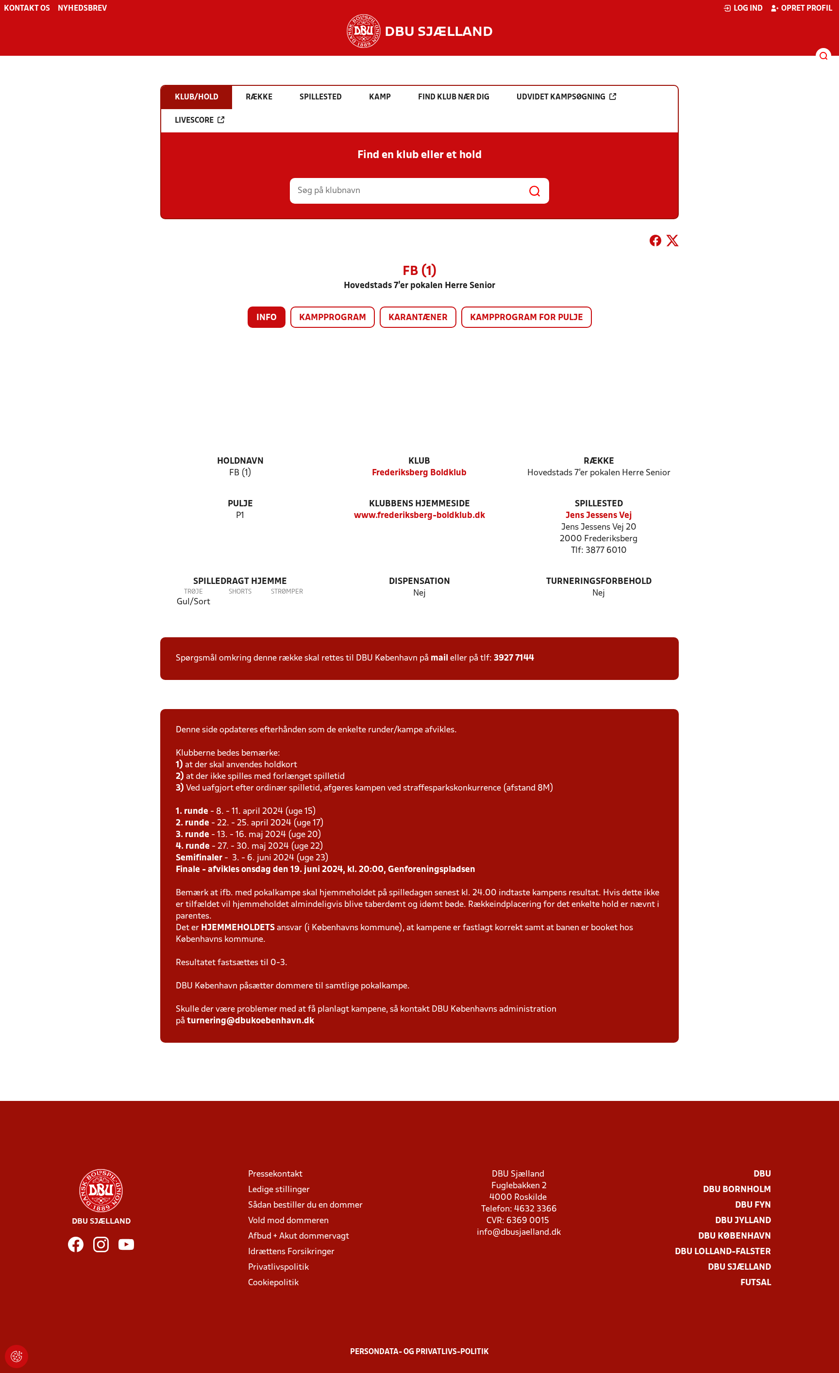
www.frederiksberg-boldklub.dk (419, 516)
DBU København (734, 1236)
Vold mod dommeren (288, 1221)
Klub (419, 461)
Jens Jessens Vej (599, 516)
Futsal (755, 1283)
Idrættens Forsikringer (291, 1252)
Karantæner (418, 318)
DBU (762, 1174)
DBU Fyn (753, 1205)
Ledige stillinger (279, 1190)
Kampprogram (332, 318)
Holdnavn (240, 461)
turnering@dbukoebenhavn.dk (250, 1021)
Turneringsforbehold (599, 582)
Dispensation (419, 582)
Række (599, 461)
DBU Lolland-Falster (723, 1252)
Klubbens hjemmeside (419, 504)
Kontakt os (27, 8)
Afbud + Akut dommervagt (298, 1236)
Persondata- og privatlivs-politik (419, 1352)
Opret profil (806, 8)
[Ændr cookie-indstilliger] (16, 1356)
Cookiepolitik (273, 1283)
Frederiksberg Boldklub (419, 473)
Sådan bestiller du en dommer (305, 1205)
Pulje (240, 504)
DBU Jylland (743, 1221)
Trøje (193, 592)
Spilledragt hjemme (240, 582)
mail (439, 658)
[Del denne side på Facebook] (655, 242)
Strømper (287, 592)
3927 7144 (514, 658)
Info (266, 318)
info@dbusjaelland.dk (519, 1232)
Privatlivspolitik (278, 1267)
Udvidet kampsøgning (561, 97)
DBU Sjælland (739, 1267)
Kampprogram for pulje (526, 318)
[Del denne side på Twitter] (672, 242)
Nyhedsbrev (82, 8)
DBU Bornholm (737, 1190)
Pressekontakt (275, 1174)
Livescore (194, 120)
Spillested (599, 504)
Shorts (240, 592)
